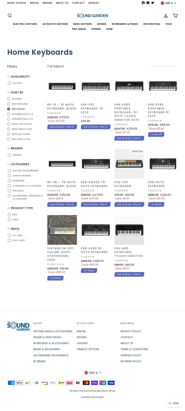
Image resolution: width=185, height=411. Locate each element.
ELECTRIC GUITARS (25, 24)
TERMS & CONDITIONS (134, 349)
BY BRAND (39, 361)
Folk (169, 24)
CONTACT (78, 3)
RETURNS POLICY (131, 361)
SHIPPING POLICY (131, 355)
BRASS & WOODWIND (46, 349)
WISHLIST (93, 3)
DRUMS (101, 24)
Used (109, 29)
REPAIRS (47, 3)
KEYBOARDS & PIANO (125, 24)
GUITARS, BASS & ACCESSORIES (53, 331)
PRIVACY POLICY (131, 331)
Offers (96, 29)
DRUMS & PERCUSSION (47, 337)
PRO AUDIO (79, 29)
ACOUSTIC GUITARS (55, 24)
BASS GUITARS (82, 24)
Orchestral (151, 24)
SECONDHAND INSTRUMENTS (50, 355)
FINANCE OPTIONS (88, 349)
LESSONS (82, 343)
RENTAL (34, 3)
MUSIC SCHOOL (17, 3)
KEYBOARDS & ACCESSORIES (51, 343)
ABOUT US (62, 3)
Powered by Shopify (92, 397)
